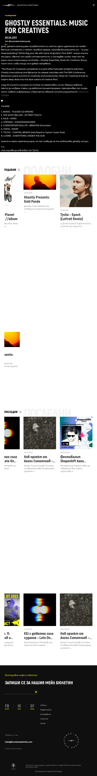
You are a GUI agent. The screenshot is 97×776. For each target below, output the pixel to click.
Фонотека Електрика (19, 41)
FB (7, 706)
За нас (43, 723)
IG (19, 706)
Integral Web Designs (54, 771)
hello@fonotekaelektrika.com (18, 742)
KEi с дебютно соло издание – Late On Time (38, 636)
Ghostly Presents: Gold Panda (37, 199)
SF (32, 706)
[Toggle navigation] (93, 5)
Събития (44, 719)
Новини (43, 705)
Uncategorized (10, 15)
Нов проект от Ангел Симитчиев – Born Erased (38, 459)
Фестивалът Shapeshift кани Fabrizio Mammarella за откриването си (75, 459)
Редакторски (46, 710)
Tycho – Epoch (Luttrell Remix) (71, 217)
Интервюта (45, 714)
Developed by (40, 771)
